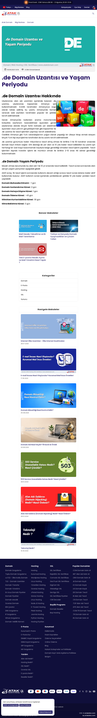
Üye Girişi (77, 7)
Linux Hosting (36, 600)
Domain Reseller (56, 609)
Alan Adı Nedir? (27, 658)
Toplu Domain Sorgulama (15, 574)
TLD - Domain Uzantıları (15, 581)
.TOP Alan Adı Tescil (81, 603)
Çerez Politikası (25, 705)
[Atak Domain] (11, 14)
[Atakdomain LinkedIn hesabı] (90, 691)
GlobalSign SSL (56, 589)
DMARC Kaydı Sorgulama (31, 638)
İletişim (48, 656)
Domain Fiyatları (12, 596)
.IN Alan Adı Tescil (80, 596)
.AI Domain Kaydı (79, 581)
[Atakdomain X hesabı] (83, 691)
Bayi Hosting (55, 613)
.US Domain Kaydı (80, 589)
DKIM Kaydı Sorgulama (30, 642)
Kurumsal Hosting (38, 574)
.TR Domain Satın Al (80, 614)
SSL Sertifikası (55, 570)
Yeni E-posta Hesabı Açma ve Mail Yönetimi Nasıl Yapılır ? (32, 260)
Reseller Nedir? (27, 677)
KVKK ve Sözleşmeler (11, 705)
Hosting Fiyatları (37, 621)
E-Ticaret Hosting (38, 607)
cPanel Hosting (37, 592)
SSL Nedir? (25, 666)
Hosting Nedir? (27, 662)
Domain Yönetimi (12, 589)
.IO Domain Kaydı (80, 585)
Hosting (24, 290)
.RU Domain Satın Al (80, 618)
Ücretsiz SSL (26, 669)
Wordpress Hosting (38, 578)
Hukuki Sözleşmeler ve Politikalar (58, 649)
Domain (30, 22)
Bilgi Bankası (19, 7)
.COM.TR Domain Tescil (82, 611)
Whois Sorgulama (12, 618)
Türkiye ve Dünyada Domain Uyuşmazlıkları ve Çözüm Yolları (63, 236)
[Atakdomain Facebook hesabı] (79, 691)
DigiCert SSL (55, 585)
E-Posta (24, 285)
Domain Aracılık (11, 600)
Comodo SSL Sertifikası (59, 578)
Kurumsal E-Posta (28, 631)
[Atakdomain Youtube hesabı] (94, 691)
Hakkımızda (49, 631)
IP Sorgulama (10, 614)
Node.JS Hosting (37, 603)
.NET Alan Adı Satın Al (81, 574)
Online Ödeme (51, 642)
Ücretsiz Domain (12, 603)
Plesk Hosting (36, 611)
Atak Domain (7, 22)
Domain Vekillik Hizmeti (14, 621)
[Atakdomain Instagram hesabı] (86, 691)
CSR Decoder (55, 600)
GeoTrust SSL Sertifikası (59, 581)
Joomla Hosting (37, 614)
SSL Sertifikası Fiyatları (59, 596)
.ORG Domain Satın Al (81, 578)
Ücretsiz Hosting (37, 589)
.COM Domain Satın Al (82, 570)
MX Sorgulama (27, 649)
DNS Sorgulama (11, 611)
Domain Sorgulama (13, 570)
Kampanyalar (66, 7)
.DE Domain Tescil (80, 592)
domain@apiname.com (28, 715)
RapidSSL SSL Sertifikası (59, 574)
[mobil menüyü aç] (93, 13)
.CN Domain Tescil (80, 600)
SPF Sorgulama (27, 645)
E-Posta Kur (26, 634)
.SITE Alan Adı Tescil (80, 607)
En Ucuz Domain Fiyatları (15, 592)
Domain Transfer (12, 585)
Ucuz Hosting (36, 581)
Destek (86, 7)
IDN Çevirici (9, 607)
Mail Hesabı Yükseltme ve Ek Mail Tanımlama (32, 235)
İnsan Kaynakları (51, 634)
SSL (22, 294)
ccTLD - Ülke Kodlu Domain (16, 578)
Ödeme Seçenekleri (53, 638)
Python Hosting (37, 618)
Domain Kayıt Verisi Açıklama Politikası (60, 653)
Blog (27, 7)
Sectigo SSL (54, 592)
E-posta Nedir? (27, 673)
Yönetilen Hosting (38, 585)
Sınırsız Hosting (37, 596)
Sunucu (24, 299)
